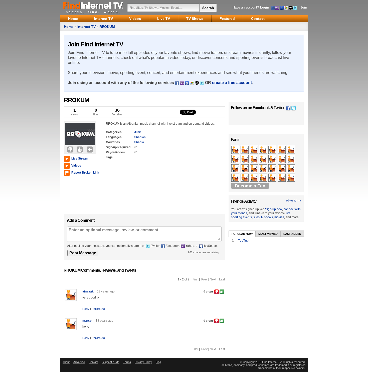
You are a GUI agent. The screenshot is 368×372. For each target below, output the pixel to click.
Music (137, 132)
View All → (293, 201)
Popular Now (242, 233)
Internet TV (86, 27)
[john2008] (245, 178)
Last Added (292, 233)
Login (264, 7)
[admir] (282, 159)
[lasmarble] (245, 150)
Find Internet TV (93, 7)
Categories (114, 132)
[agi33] (282, 150)
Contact (93, 361)
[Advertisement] (79, 193)
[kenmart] (263, 178)
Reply (85, 308)
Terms (127, 361)
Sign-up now (273, 209)
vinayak (88, 291)
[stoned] (245, 159)
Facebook (261, 108)
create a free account (232, 83)
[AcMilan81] (291, 159)
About (66, 361)
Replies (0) (98, 308)
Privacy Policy (143, 361)
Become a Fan (250, 185)
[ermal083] (272, 168)
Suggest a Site (110, 361)
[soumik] (272, 178)
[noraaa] (263, 159)
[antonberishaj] (235, 159)
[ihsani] (263, 150)
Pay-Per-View (115, 152)
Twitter (279, 108)
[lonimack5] (254, 150)
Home (68, 27)
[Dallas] (254, 178)
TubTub (243, 240)
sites (256, 217)
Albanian (139, 137)
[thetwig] (254, 159)
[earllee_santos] (272, 150)
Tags (109, 157)
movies (279, 217)
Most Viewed (268, 233)
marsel (87, 320)
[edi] (282, 178)
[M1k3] (263, 168)
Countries (113, 142)
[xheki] (291, 168)
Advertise (79, 361)
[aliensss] (254, 168)
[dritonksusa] (272, 159)
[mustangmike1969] (235, 178)
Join (303, 7)
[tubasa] (235, 150)
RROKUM (107, 27)
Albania (138, 142)
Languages (114, 137)
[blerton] (235, 168)
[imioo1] (291, 150)
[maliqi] (282, 168)
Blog (158, 361)
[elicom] (245, 168)
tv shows (267, 217)
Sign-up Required (118, 147)
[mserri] (291, 178)
